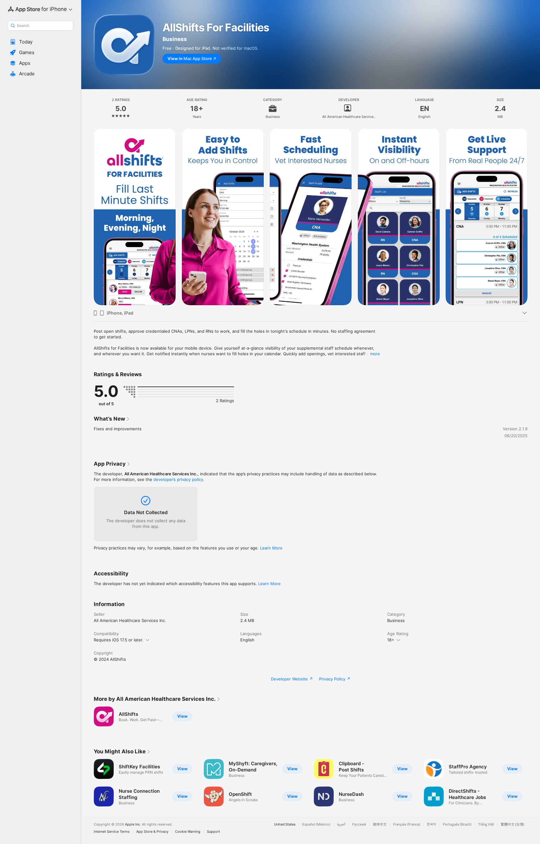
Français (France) (406, 824)
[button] (40, 42)
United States (285, 824)
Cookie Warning (187, 831)
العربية (341, 824)
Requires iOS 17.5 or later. (118, 639)
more (375, 353)
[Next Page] (533, 783)
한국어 (431, 824)
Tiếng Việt (486, 824)
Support (213, 831)
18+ (390, 639)
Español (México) (316, 824)
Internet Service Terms (112, 831)
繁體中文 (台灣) (512, 824)
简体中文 (380, 824)
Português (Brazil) (457, 824)
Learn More (271, 547)
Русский (359, 824)
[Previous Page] (87, 783)
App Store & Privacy (152, 831)
